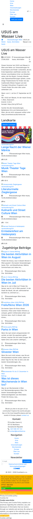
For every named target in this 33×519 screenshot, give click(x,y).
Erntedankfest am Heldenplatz (12, 233)
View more (10, 484)
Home (12, 1)
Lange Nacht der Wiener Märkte (16, 149)
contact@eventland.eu (17, 431)
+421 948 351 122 (16, 429)
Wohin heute (3, 43)
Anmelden (27, 461)
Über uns (13, 14)
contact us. (25, 415)
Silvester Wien (10, 351)
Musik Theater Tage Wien (13, 170)
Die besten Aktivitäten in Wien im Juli (16, 281)
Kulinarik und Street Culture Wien (13, 211)
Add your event (16, 19)
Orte (11, 3)
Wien (11, 5)
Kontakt (12, 16)
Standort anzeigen (9, 125)
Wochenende (14, 10)
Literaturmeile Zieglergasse (9, 191)
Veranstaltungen (15, 8)
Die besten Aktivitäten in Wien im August (16, 256)
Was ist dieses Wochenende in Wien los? (14, 381)
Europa (12, 12)
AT (28, 11)
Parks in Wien (9, 329)
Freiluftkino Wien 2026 (15, 305)
